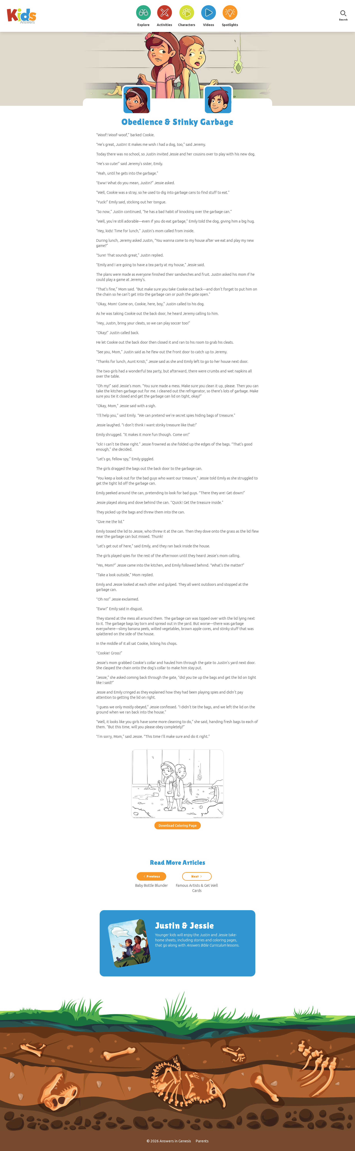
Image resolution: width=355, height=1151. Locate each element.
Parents (202, 1141)
